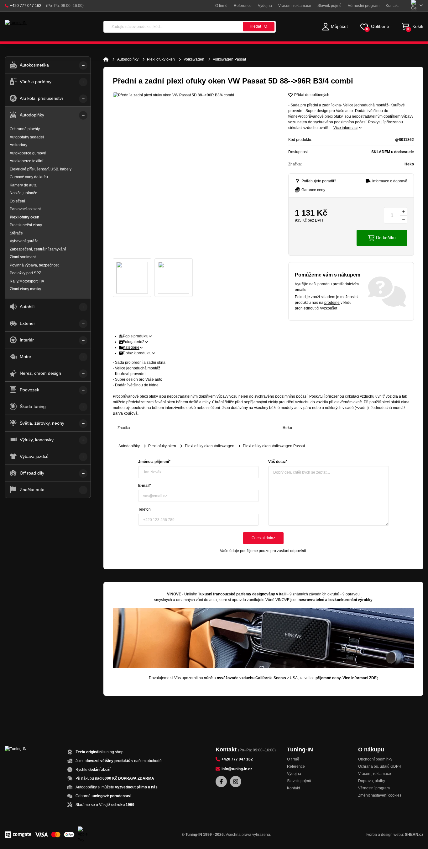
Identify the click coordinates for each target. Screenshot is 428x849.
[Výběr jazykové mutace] (417, 5)
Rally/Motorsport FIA (27, 281)
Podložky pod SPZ (25, 273)
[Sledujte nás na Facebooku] (221, 781)
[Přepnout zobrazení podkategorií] (83, 65)
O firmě (221, 5)
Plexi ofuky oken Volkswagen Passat (274, 446)
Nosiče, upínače (23, 193)
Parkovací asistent (25, 209)
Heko (287, 428)
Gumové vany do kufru (29, 177)
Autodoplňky (127, 59)
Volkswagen (194, 59)
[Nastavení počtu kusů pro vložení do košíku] (395, 215)
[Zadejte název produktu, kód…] (189, 27)
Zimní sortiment (23, 257)
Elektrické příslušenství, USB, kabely (40, 169)
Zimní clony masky (25, 289)
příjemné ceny (328, 678)
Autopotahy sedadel (27, 137)
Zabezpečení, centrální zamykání (38, 249)
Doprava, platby (371, 781)
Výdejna (265, 5)
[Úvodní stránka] (105, 59)
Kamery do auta (23, 185)
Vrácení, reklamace (294, 5)
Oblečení (17, 201)
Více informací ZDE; (360, 678)
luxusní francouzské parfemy (225, 594)
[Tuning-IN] (31, 26)
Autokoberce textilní (26, 161)
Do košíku (386, 237)
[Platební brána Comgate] (18, 834)
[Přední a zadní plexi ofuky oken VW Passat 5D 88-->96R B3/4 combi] (194, 173)
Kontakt (392, 5)
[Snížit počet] (403, 219)
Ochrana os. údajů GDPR (379, 766)
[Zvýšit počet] (403, 211)
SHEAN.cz (414, 834)
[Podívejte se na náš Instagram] (235, 781)
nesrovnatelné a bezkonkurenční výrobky (336, 600)
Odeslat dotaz (263, 538)
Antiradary (18, 145)
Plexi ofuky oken (161, 59)
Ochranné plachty (25, 129)
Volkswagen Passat (229, 59)
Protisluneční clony (26, 225)
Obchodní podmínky (375, 759)
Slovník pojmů (329, 5)
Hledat (255, 26)
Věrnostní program (363, 5)
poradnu (324, 284)
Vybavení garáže (24, 241)
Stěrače (16, 233)
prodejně (332, 302)
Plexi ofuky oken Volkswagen (209, 446)
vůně (208, 678)
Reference (243, 5)
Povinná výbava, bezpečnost (34, 265)
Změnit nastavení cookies (379, 795)
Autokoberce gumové (28, 153)
